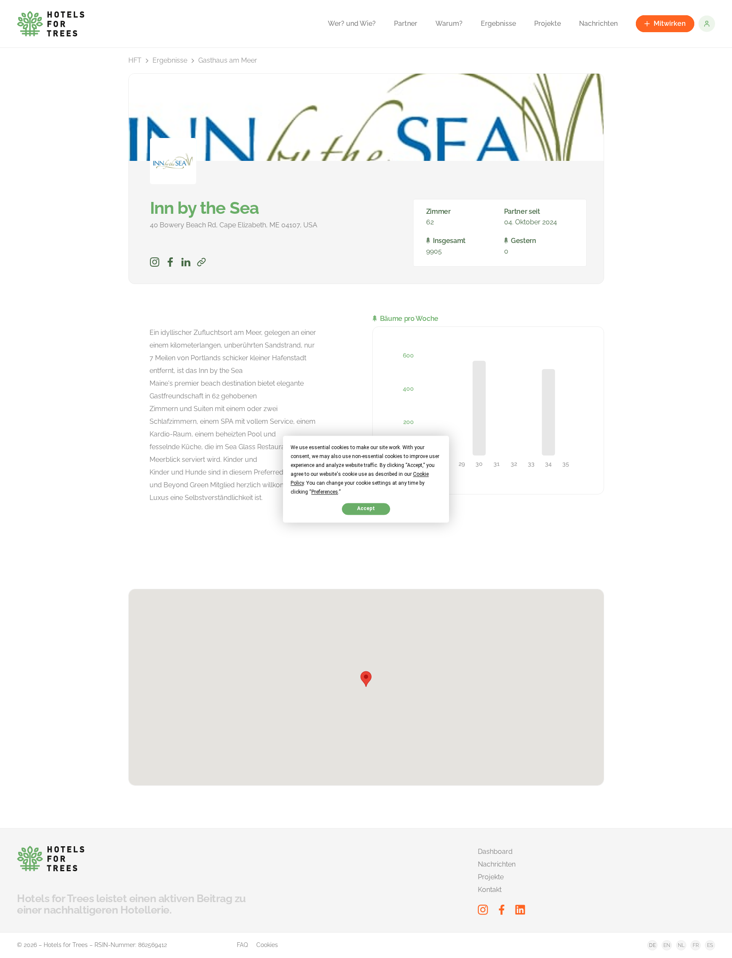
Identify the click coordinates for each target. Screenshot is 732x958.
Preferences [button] (324, 492)
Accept (366, 509)
